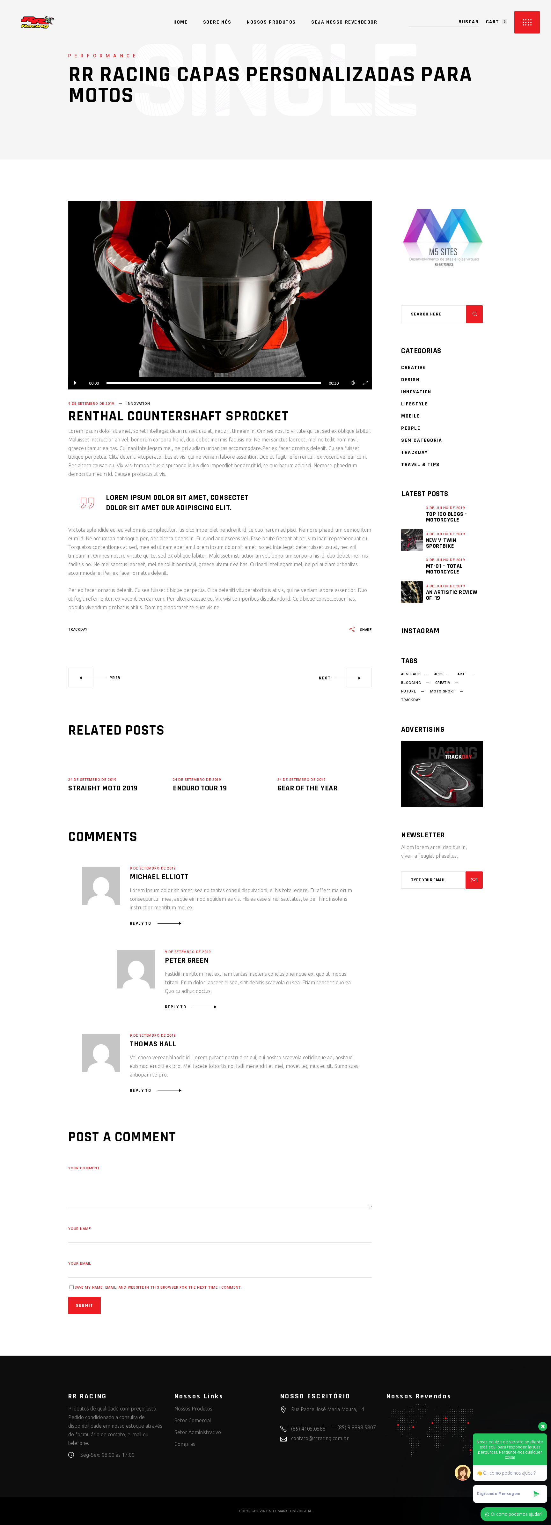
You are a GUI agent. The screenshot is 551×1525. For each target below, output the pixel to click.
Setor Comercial (192, 1420)
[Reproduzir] (74, 383)
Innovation (138, 403)
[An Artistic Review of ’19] (412, 592)
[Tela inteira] (365, 383)
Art (461, 674)
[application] (220, 295)
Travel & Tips (420, 464)
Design (410, 379)
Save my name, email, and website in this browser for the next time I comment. (158, 1287)
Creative (413, 367)
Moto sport (442, 691)
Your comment (84, 1168)
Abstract (410, 674)
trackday (78, 629)
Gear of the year (307, 788)
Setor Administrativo (197, 1432)
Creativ (443, 683)
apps (439, 674)
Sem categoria (421, 440)
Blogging (411, 683)
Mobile (410, 416)
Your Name (79, 1229)
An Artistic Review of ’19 (451, 595)
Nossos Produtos (193, 1408)
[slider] (214, 383)
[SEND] (474, 880)
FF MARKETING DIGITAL (292, 1511)
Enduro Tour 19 (200, 788)
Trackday (414, 452)
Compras (184, 1444)
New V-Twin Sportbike (441, 543)
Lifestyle (414, 404)
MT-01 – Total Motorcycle (444, 568)
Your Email (79, 1263)
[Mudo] (352, 383)
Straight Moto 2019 (103, 788)
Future (408, 691)
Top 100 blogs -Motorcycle (446, 516)
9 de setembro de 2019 (91, 403)
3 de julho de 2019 (445, 508)
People (411, 428)
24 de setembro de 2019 (92, 779)
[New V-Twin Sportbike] (412, 540)
